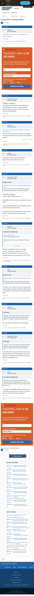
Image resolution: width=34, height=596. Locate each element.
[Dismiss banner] (32, 3)
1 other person (25, 115)
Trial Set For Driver (17, 529)
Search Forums (5, 12)
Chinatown (16, 466)
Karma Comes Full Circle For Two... (20, 478)
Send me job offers (17, 86)
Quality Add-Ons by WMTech (17, 592)
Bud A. (4, 41)
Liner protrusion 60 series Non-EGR (20, 519)
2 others (25, 362)
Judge (9, 153)
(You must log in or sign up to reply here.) (10, 448)
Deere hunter (9, 41)
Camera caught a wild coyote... (21, 500)
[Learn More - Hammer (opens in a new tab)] (17, 3)
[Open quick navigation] (30, 16)
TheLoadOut (9, 517)
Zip (4, 67)
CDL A (6, 82)
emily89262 (16, 535)
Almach (14, 520)
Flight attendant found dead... (20, 474)
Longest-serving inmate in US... (21, 504)
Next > (7, 22)
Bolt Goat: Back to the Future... (19, 526)
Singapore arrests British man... (21, 465)
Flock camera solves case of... (20, 491)
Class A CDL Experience (10, 73)
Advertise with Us (16, 580)
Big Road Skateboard (7, 143)
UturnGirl (15, 527)
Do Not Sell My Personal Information (16, 585)
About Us (16, 572)
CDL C (20, 82)
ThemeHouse (26, 593)
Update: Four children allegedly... (21, 487)
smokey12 (5, 115)
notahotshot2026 (10, 545)
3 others (24, 218)
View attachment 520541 (9, 235)
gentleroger (17, 218)
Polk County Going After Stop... (20, 469)
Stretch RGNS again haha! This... (20, 522)
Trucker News (16, 575)
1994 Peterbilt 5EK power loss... (20, 538)
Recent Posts (14, 12)
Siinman (4, 297)
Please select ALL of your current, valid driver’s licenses (15, 80)
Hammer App (16, 582)
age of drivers (17, 533)
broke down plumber (15, 115)
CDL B (13, 82)
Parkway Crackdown (17, 482)
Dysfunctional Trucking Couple (20, 551)
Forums (16, 8)
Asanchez (15, 539)
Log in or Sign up (28, 6)
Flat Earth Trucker (17, 41)
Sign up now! (18, 456)
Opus (8, 270)
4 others (25, 164)
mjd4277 (9, 30)
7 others (28, 143)
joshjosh (15, 523)
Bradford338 (9, 549)
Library (16, 577)
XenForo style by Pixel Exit (17, 591)
